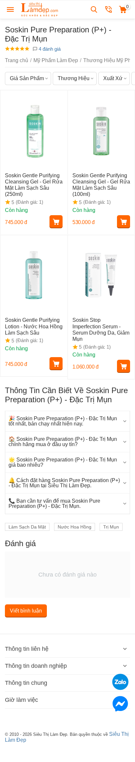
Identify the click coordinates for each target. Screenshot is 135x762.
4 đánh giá (49, 49)
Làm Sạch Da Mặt (27, 526)
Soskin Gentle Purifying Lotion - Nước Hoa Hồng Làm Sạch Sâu (34, 326)
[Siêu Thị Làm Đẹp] (40, 9)
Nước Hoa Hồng (74, 526)
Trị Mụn (111, 526)
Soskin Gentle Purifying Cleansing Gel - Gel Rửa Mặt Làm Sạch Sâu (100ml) (101, 185)
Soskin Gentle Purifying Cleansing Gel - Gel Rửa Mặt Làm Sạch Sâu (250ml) (34, 185)
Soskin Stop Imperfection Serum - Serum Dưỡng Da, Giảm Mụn (100, 329)
